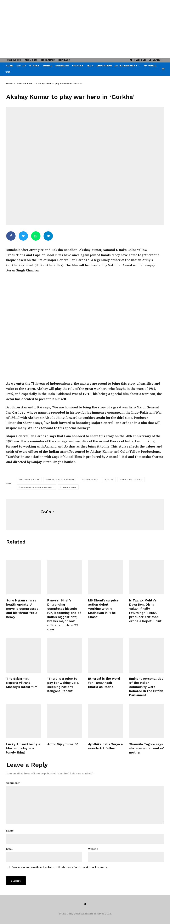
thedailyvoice (68, 487)
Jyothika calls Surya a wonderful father (105, 746)
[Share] (11, 236)
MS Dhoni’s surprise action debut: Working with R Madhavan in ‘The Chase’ (103, 609)
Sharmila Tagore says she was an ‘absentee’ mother (146, 748)
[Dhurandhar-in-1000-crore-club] (64, 577)
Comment (13, 782)
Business (62, 65)
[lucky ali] (23, 721)
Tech (90, 65)
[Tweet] (23, 236)
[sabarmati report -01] (23, 655)
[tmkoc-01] (146, 577)
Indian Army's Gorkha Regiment (37, 487)
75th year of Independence (61, 480)
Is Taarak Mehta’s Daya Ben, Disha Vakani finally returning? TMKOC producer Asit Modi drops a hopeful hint (145, 611)
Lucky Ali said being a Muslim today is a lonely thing (23, 748)
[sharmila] (146, 721)
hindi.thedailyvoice (131, 480)
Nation (21, 65)
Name (9, 830)
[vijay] (64, 721)
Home (9, 65)
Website (93, 848)
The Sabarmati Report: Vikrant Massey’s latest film (21, 683)
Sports (77, 65)
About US (31, 60)
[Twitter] (85, 904)
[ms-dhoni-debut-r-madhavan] (105, 577)
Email (9, 848)
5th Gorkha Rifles (29, 480)
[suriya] (105, 721)
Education (104, 65)
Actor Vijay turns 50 (62, 744)
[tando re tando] (146, 655)
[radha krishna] (105, 655)
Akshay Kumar (90, 480)
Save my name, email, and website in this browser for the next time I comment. (60, 867)
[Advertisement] (85, 29)
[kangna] (64, 655)
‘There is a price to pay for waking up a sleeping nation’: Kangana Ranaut (63, 685)
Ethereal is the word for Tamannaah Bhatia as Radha (104, 683)
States (34, 65)
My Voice (150, 65)
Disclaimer (47, 60)
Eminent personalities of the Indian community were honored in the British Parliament (146, 687)
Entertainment (126, 65)
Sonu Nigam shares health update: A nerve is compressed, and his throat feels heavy (23, 609)
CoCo (45, 512)
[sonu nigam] (23, 577)
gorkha (109, 480)
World (47, 65)
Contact (64, 60)
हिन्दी (8, 72)
